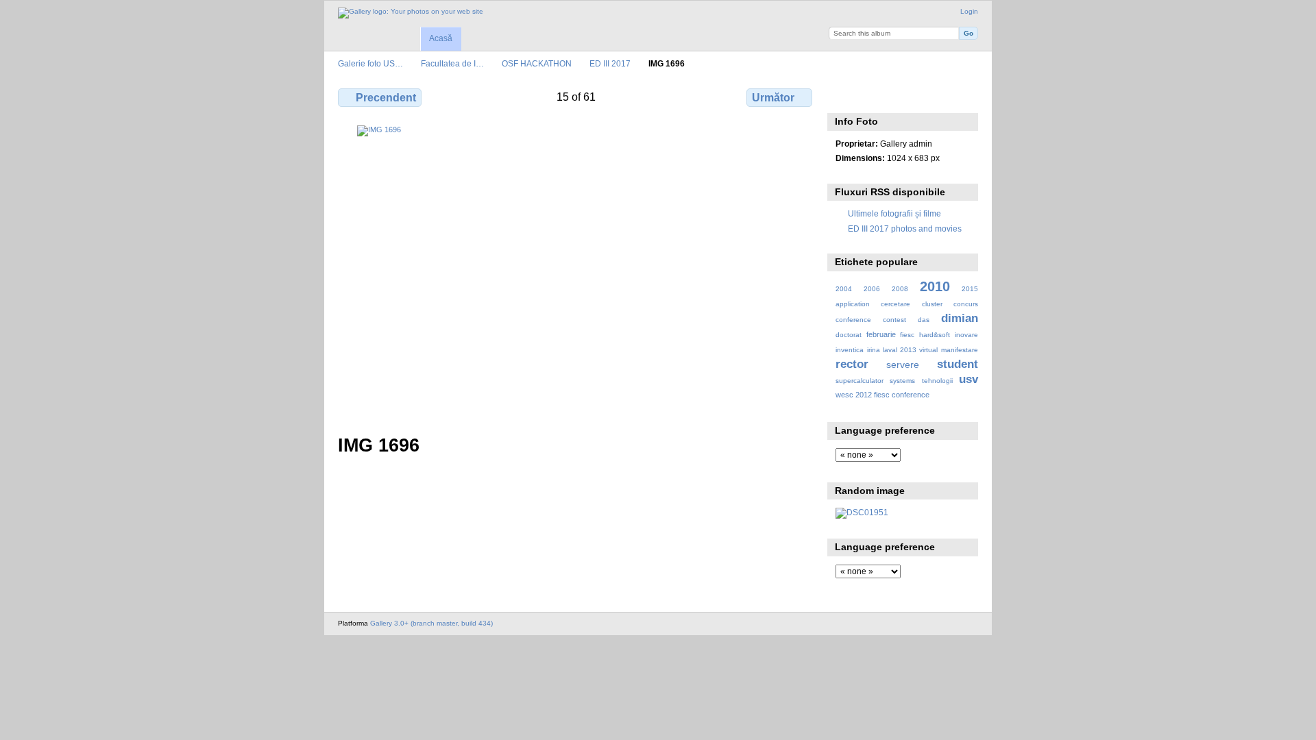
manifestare (959, 350)
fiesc (907, 334)
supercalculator (860, 380)
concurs (965, 304)
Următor (773, 97)
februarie (881, 334)
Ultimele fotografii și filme (894, 213)
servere (902, 364)
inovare (966, 334)
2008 (900, 289)
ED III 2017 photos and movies (905, 228)
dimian (959, 318)
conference (853, 319)
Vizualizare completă (842, 96)
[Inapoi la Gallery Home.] (410, 13)
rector (852, 364)
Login (969, 11)
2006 (872, 289)
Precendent (386, 97)
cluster (932, 304)
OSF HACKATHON (537, 63)
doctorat (849, 334)
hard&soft (934, 334)
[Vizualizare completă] (576, 271)
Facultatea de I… (452, 63)
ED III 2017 (610, 63)
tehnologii (937, 380)
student (957, 364)
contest (894, 319)
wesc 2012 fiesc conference (882, 395)
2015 (970, 289)
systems (902, 380)
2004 (844, 289)
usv (968, 379)
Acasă (440, 38)
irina (873, 350)
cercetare (895, 304)
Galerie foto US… (370, 63)
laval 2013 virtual (910, 350)
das (923, 319)
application (853, 304)
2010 (935, 286)
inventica (850, 350)
